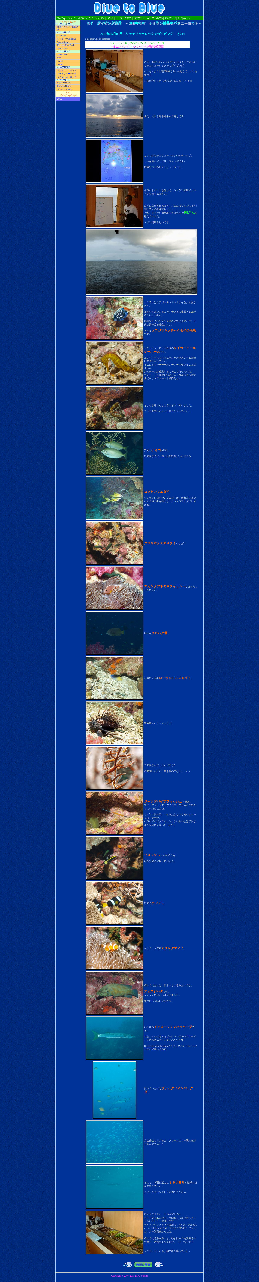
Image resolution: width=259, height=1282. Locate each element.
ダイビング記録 (76, 18)
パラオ (109, 18)
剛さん (189, 212)
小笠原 (159, 18)
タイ (179, 18)
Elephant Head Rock (65, 45)
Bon (59, 58)
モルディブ (170, 18)
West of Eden (62, 42)
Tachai (60, 61)
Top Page (62, 18)
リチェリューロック (66, 70)
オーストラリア (123, 18)
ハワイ (89, 18)
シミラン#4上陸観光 (66, 38)
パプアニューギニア (144, 18)
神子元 (186, 18)
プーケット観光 (64, 89)
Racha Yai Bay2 (64, 83)
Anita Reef (61, 35)
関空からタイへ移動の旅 (67, 28)
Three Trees (62, 48)
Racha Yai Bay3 (64, 86)
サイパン (99, 18)
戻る (59, 99)
